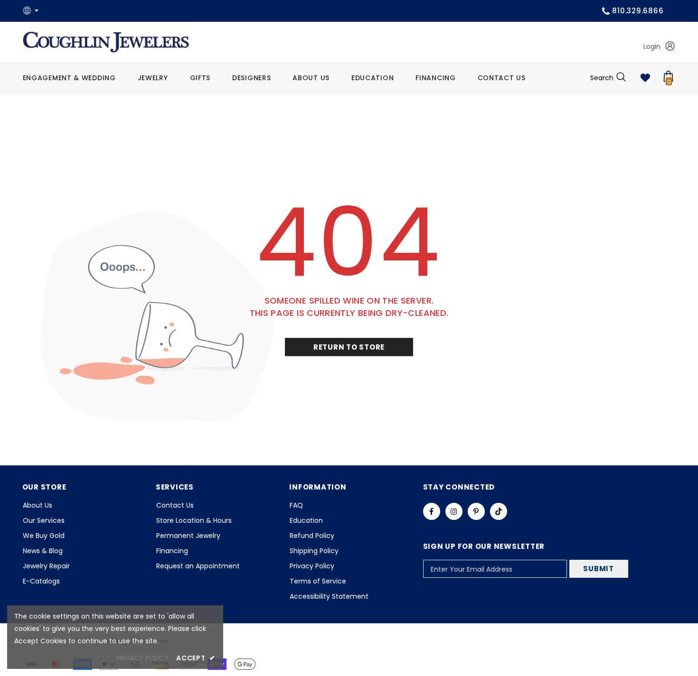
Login (651, 46)
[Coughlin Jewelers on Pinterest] (476, 511)
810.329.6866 (637, 11)
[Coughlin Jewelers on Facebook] (431, 511)
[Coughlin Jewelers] (105, 42)
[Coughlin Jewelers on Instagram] (453, 511)
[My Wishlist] (645, 77)
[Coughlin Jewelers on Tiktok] (498, 511)
